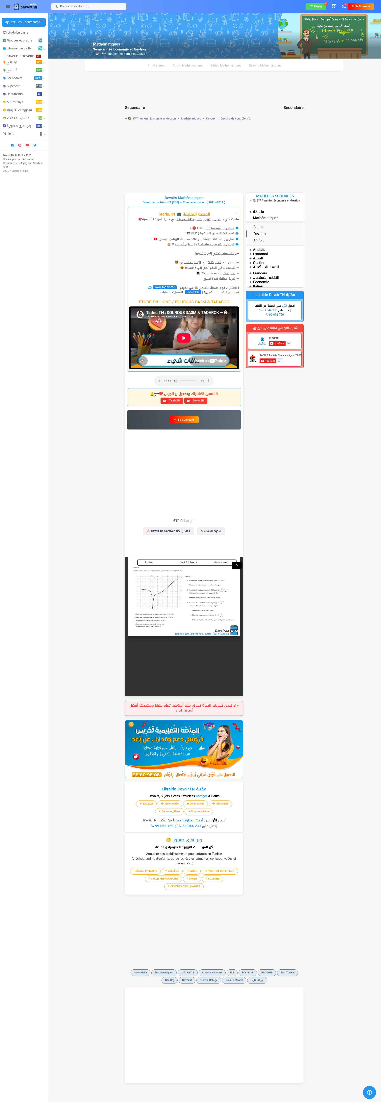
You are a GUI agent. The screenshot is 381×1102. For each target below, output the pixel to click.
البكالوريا (200, 253)
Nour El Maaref (234, 980)
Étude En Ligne (18, 32)
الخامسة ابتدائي (223, 253)
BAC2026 (147, 803)
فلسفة (258, 211)
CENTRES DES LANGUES (185, 886)
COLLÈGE (173, 870)
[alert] (184, 749)
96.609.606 (193, 292)
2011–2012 (187, 972)
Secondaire (24, 78)
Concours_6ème (199, 811)
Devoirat (187, 980)
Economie (261, 282)
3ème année (171, 803)
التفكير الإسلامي (266, 277)
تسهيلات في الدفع (222, 268)
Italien (258, 286)
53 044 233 (191, 826)
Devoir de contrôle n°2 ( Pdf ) (170, 531)
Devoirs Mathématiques (265, 65)
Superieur (24, 86)
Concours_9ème (170, 811)
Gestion (259, 262)
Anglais (259, 249)
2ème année (196, 803)
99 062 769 (163, 826)
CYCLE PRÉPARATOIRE (164, 878)
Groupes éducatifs (24, 40)
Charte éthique (20, 170)
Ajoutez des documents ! (22, 22)
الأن (214, 820)
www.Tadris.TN (165, 287)
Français (260, 273)
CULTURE (213, 878)
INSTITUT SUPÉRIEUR (220, 870)
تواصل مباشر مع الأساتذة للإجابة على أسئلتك (204, 244)
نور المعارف (257, 980)
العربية (258, 258)
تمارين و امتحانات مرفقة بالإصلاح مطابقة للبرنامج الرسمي (196, 239)
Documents (24, 94)
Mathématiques (265, 218)
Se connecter (362, 6)
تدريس (216, 219)
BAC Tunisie (287, 972)
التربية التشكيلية (266, 267)
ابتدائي (24, 62)
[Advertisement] (214, 86)
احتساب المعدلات (24, 118)
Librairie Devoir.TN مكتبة (275, 294)
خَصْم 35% (214, 262)
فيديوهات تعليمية (24, 110)
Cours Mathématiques (188, 65)
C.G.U (6, 170)
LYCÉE (193, 870)
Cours (258, 226)
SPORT (192, 878)
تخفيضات (229, 273)
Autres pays (24, 102)
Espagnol (260, 254)
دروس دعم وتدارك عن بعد (194, 219)
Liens (24, 134)
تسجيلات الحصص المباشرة (217, 233)
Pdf (232, 972)
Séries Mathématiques (226, 65)
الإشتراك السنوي (190, 262)
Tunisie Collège (208, 980)
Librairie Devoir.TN (24, 48)
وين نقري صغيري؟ (24, 126)
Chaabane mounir (212, 972)
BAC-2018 (247, 972)
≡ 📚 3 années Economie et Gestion (120, 54)
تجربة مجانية (227, 278)
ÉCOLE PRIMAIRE (146, 870)
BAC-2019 (266, 972)
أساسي (24, 70)
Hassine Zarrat (25, 159)
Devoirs (259, 233)
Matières (158, 65)
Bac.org (169, 980)
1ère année (221, 803)
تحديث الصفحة (212, 531)
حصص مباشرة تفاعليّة (220, 228)
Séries (258, 240)
